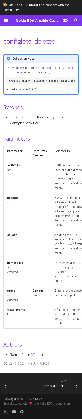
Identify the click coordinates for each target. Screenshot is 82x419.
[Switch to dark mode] (65, 20)
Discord (34, 5)
